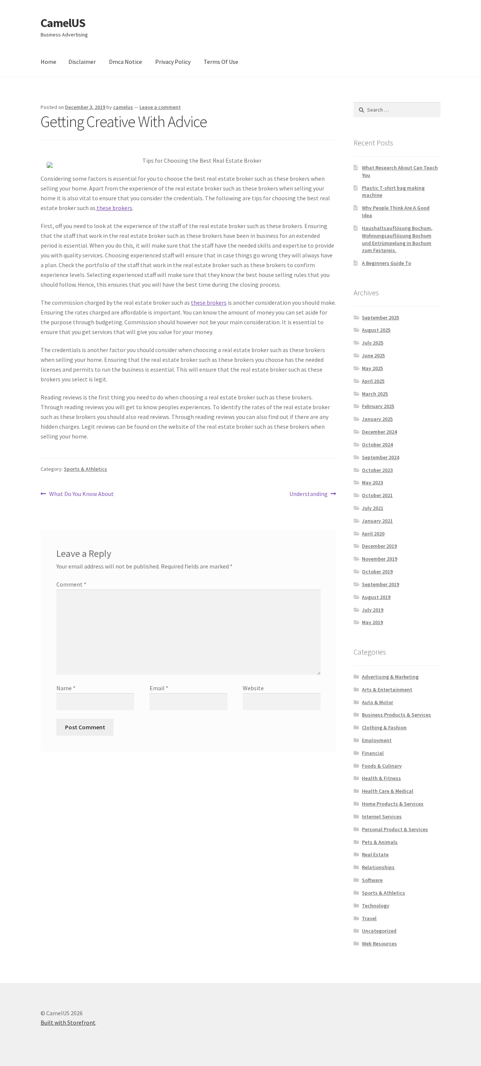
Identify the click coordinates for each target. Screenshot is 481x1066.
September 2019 (380, 584)
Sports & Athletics (85, 469)
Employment (377, 740)
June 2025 (373, 355)
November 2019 (379, 558)
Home (48, 61)
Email (159, 688)
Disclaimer (82, 61)
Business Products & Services (396, 714)
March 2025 (375, 393)
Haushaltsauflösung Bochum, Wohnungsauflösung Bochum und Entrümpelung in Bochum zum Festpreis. (397, 239)
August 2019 (376, 597)
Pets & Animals (380, 842)
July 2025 (372, 342)
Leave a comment (160, 107)
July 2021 (372, 508)
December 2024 (379, 431)
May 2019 (372, 622)
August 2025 (376, 330)
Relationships (378, 867)
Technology (375, 905)
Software (372, 880)
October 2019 (377, 571)
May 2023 (372, 482)
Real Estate (375, 854)
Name (66, 688)
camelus (123, 107)
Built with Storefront (68, 1022)
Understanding (308, 494)
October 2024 (377, 444)
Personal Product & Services (395, 829)
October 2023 (377, 470)
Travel (369, 918)
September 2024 (380, 457)
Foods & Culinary (382, 765)
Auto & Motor (377, 702)
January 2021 (377, 520)
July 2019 (372, 609)
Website (253, 688)
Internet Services (382, 816)
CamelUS (63, 22)
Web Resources (379, 943)
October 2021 (377, 495)
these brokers (113, 208)
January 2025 (377, 419)
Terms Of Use (221, 61)
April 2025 (373, 381)
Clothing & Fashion (384, 727)
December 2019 (379, 546)
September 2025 (380, 317)
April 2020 (373, 533)
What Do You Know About (81, 494)
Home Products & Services (393, 803)
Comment (71, 584)
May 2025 (372, 368)
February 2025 (378, 406)
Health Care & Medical (387, 791)
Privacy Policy (173, 61)
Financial (373, 753)
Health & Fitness (381, 778)
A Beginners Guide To (386, 263)
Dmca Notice (125, 61)
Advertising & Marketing (390, 676)
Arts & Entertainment (387, 689)
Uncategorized (379, 930)
